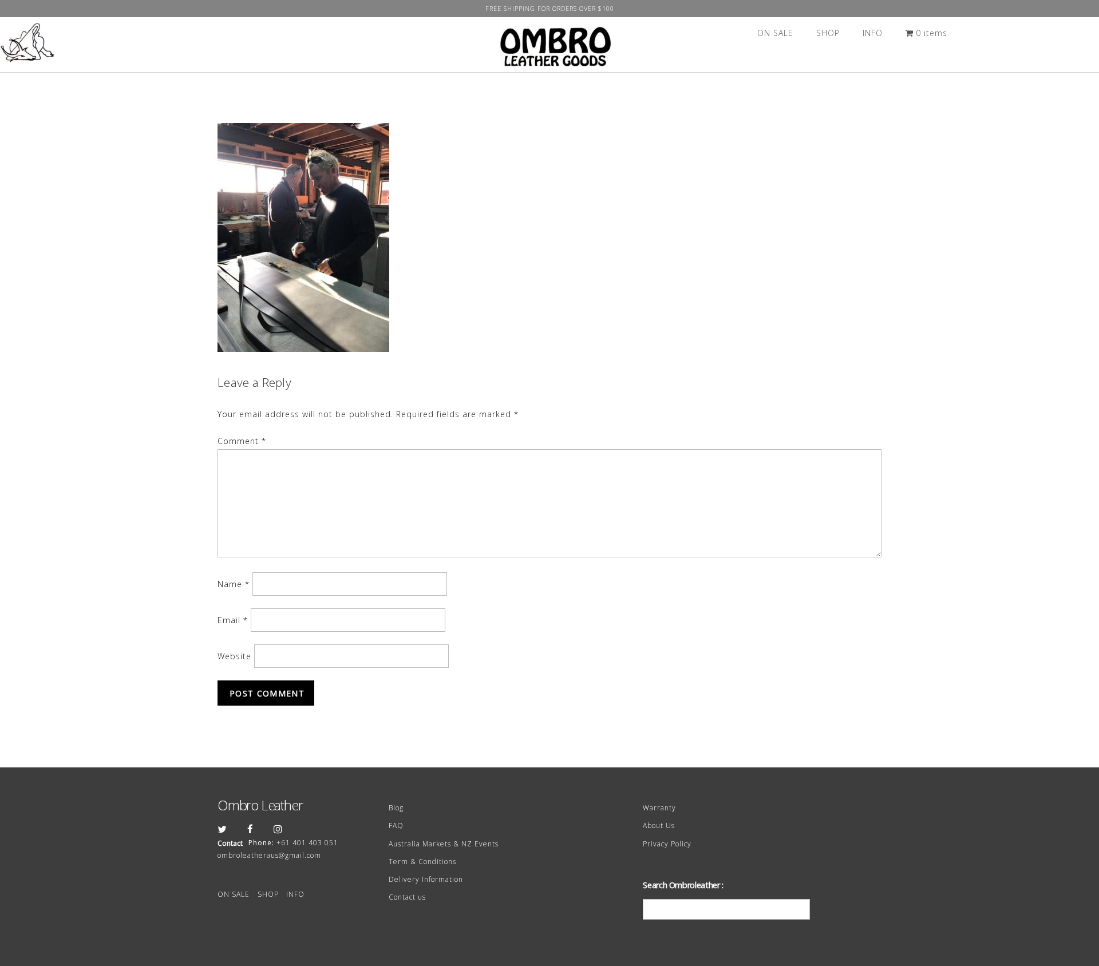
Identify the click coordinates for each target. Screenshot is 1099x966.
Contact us (407, 897)
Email (233, 620)
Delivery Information (426, 879)
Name (234, 584)
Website (234, 656)
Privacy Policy (667, 844)
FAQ (396, 825)
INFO (873, 32)
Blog (396, 808)
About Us (659, 825)
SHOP (828, 32)
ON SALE (775, 32)
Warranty (659, 808)
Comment (242, 441)
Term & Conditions (422, 861)
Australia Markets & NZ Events (444, 844)
